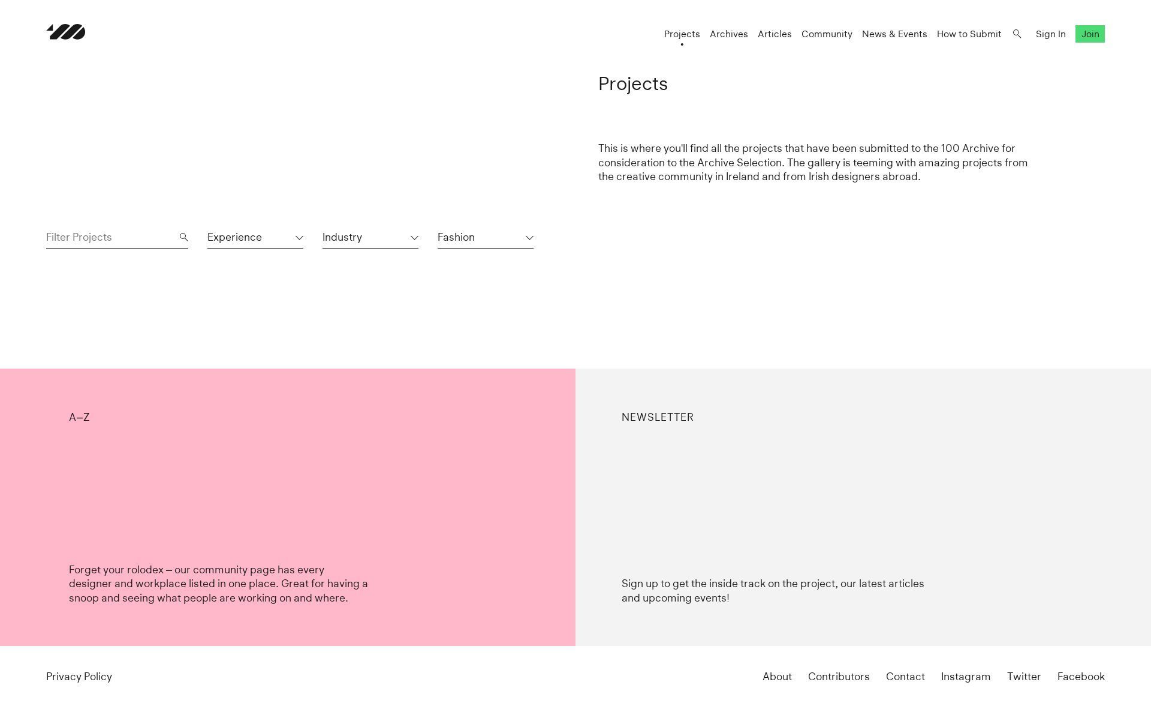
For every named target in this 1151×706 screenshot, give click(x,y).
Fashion (456, 237)
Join (1090, 34)
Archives (729, 34)
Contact (905, 676)
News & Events (894, 34)
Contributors (839, 676)
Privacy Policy (79, 676)
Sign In (1051, 34)
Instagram (966, 676)
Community (827, 34)
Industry (342, 237)
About (777, 676)
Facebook (1081, 676)
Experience (234, 237)
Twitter (1024, 676)
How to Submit (969, 34)
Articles (775, 34)
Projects (682, 34)
